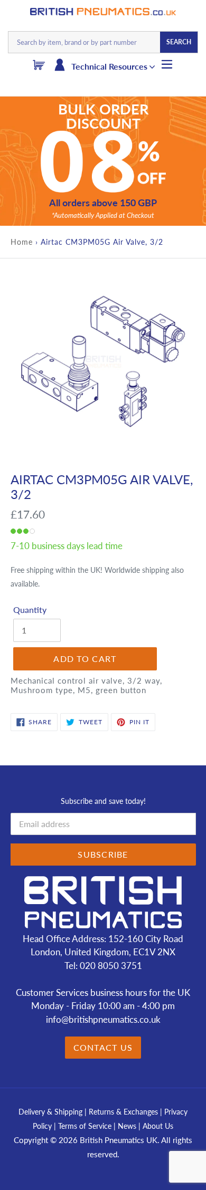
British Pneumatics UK (118, 1140)
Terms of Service (86, 1125)
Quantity (29, 609)
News (127, 1125)
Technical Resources (110, 66)
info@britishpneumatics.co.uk (103, 1019)
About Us (158, 1125)
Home (22, 241)
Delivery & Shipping (50, 1111)
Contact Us (103, 1047)
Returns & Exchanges (123, 1111)
